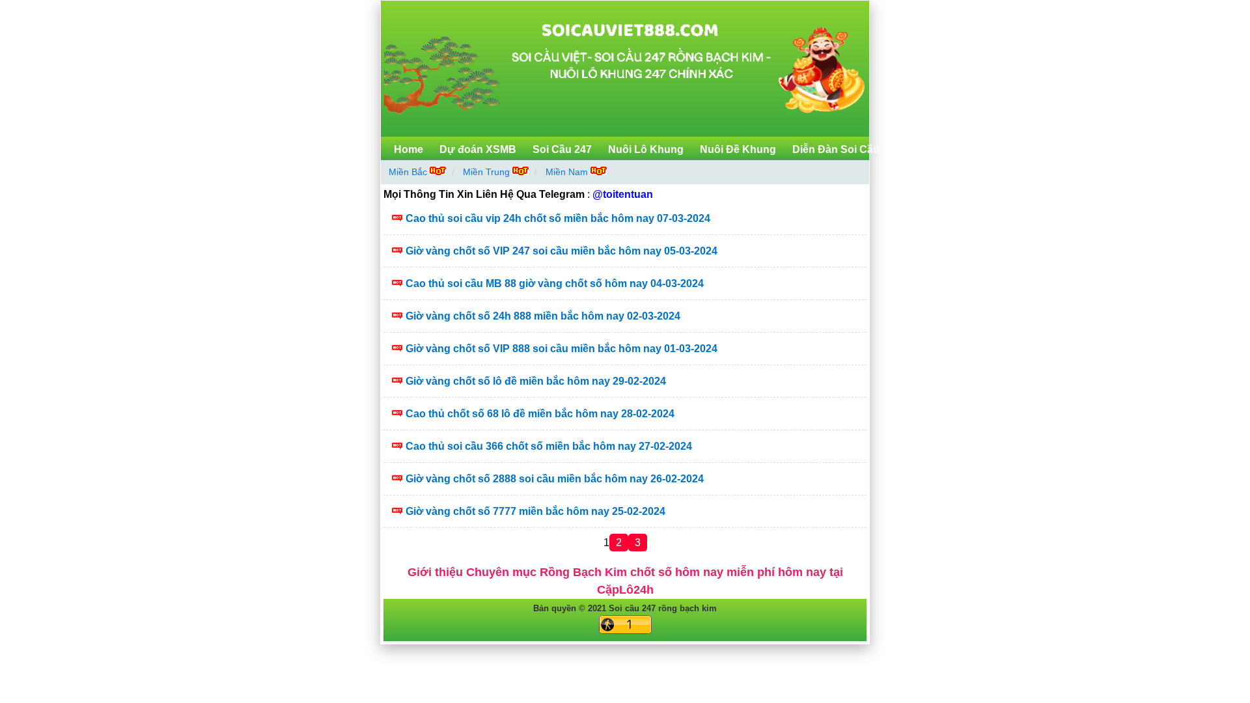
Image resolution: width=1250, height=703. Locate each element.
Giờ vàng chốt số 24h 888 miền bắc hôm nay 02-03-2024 (543, 316)
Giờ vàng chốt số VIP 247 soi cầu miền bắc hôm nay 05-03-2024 (561, 250)
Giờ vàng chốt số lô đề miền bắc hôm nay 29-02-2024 (536, 381)
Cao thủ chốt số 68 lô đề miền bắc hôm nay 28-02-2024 (540, 413)
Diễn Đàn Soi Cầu (836, 149)
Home (408, 149)
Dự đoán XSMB (477, 149)
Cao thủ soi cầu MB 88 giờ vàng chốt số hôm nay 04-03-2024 (555, 283)
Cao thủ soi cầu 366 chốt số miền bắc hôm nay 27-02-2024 (549, 446)
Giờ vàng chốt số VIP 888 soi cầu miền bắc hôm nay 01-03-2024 (561, 348)
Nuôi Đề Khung (738, 149)
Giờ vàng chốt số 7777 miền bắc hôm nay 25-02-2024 (535, 511)
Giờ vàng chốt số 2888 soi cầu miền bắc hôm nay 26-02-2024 (555, 478)
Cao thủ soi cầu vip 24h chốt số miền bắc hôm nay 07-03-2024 (558, 218)
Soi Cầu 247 (562, 149)
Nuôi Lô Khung (646, 149)
